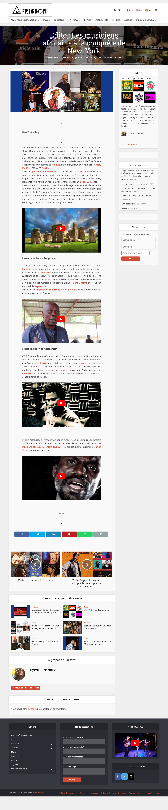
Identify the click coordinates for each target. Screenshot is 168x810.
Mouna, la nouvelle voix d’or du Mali (136, 195)
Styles (87, 19)
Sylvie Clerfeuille (81, 57)
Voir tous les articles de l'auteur (25, 687)
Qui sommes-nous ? (144, 793)
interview (45, 272)
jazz (77, 202)
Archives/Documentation (23, 19)
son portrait (62, 370)
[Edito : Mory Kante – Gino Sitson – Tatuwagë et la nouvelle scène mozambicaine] (20, 643)
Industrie (59, 19)
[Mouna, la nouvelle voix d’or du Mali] (72, 627)
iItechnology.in (40, 792)
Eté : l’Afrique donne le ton (97, 610)
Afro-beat (133, 65)
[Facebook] (118, 776)
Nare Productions (128, 204)
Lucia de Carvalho (71, 65)
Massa (124, 208)
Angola (89, 65)
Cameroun (96, 65)
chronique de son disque (48, 289)
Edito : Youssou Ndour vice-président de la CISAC (45, 627)
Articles (35, 607)
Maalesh (82, 363)
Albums (116, 19)
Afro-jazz (141, 65)
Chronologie (123, 793)
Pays (45, 19)
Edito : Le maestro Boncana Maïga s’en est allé (97, 642)
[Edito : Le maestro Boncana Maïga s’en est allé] (72, 643)
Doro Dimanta (44, 65)
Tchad (118, 65)
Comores (105, 65)
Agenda (128, 19)
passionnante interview (44, 171)
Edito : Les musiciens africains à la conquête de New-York (84, 42)
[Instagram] (131, 776)
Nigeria (113, 65)
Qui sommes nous (145, 19)
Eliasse (53, 65)
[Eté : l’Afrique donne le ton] (72, 611)
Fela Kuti (46, 168)
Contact (156, 793)
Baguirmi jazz (41, 286)
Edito (86, 607)
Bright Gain (33, 65)
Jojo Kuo (60, 65)
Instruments (101, 19)
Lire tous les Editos (129, 144)
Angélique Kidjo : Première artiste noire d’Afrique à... (45, 611)
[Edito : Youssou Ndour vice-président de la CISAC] (20, 627)
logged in (32, 708)
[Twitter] (124, 776)
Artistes (74, 19)
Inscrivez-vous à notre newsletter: (135, 234)
